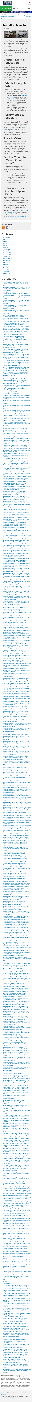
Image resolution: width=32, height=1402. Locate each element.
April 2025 (5, 268)
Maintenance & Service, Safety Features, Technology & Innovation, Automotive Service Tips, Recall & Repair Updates (17, 804)
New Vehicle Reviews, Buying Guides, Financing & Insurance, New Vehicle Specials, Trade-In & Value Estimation (16, 1150)
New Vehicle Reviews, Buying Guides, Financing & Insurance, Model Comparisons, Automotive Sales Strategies (16, 1120)
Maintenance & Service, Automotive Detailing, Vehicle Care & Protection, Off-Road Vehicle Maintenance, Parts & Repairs (15, 493)
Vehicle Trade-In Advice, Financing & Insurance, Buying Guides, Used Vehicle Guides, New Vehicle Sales (16, 1366)
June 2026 (5, 241)
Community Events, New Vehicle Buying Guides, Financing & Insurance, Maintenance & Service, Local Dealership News (15, 373)
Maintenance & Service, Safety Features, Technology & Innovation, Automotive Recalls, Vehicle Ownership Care (17, 799)
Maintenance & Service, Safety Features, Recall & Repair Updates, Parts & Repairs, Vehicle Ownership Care (16, 743)
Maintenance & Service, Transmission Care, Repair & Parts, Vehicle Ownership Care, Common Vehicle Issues (17, 937)
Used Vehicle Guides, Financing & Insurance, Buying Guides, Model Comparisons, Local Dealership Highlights (16, 1290)
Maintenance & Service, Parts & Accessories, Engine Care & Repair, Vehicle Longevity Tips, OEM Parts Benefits (17, 665)
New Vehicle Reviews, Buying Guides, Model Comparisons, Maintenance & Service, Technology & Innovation (16, 1178)
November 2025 (7, 254)
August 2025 (6, 260)
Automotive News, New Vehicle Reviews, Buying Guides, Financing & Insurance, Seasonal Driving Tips (15, 284)
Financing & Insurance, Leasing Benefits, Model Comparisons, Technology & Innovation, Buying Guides (15, 433)
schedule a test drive (10, 212)
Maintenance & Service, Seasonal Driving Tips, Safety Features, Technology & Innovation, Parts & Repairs (16, 848)
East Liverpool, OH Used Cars (11, 393)
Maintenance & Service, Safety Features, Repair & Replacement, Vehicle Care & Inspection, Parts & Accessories (16, 772)
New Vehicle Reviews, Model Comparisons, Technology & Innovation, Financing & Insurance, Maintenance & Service (15, 1228)
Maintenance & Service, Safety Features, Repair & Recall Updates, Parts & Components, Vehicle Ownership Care (16, 767)
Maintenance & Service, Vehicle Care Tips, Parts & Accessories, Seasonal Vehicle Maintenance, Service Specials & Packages (17, 947)
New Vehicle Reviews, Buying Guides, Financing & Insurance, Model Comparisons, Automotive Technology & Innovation (16, 1125)
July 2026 (5, 239)
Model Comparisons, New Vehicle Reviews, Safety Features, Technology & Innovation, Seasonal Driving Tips (16, 1092)
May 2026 (5, 243)
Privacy (21, 1392)
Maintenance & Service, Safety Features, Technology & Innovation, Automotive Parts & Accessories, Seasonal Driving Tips (17, 790)
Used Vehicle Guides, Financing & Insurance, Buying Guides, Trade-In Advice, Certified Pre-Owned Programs (16, 1305)
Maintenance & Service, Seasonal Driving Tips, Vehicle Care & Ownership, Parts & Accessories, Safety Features (15, 858)
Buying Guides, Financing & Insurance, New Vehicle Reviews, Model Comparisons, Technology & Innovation (16, 297)
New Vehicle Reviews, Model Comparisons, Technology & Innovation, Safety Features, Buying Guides (16, 1233)
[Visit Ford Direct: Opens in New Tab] (15, 1397)
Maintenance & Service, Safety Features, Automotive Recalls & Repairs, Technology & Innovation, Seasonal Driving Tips (17, 729)
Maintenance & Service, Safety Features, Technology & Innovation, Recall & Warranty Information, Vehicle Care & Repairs (17, 817)
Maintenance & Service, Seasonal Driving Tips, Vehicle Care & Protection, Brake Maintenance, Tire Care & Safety (16, 868)
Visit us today (24, 210)
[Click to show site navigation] (29, 8)
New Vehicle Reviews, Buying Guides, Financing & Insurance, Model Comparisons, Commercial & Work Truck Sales (16, 1130)
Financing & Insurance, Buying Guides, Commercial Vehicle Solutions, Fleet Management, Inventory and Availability (16, 397)
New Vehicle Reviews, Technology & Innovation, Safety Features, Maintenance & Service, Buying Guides (15, 1256)
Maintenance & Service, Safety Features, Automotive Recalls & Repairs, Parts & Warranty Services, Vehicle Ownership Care (17, 725)
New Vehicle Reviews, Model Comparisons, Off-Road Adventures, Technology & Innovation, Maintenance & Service (16, 1220)
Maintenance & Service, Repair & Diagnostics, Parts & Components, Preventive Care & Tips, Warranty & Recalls (16, 698)
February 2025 (6, 271)
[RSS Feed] (3, 227)
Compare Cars (12, 216)
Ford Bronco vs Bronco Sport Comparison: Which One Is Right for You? (7, 16)
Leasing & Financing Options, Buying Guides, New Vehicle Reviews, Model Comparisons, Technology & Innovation (16, 442)
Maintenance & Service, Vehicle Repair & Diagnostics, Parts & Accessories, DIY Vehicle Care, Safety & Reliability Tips (16, 1023)
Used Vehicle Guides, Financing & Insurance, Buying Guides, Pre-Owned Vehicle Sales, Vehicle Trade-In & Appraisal (16, 1300)
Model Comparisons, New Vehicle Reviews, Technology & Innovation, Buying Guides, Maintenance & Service (14, 1097)
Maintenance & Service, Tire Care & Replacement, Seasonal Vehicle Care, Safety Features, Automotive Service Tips (16, 913)
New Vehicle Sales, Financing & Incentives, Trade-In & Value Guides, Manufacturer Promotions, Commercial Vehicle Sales (16, 1266)
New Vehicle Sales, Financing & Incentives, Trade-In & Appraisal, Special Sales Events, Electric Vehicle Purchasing (16, 1261)
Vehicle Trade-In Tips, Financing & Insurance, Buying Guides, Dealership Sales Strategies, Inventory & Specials (17, 1370)
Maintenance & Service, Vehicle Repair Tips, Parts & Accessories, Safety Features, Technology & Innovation (16, 1054)
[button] (6, 8)
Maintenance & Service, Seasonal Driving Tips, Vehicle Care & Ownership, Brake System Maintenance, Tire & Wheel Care (15, 853)
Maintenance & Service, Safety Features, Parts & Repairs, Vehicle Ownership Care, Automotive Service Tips (16, 738)
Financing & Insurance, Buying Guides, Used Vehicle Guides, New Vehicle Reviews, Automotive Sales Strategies (16, 415)
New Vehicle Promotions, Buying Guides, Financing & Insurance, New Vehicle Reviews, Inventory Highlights (16, 1112)
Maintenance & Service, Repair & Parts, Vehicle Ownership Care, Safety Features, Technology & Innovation (15, 708)
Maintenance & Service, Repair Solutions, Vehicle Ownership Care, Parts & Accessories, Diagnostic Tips (16, 716)
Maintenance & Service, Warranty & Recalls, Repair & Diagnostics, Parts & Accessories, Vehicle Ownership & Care (16, 1068)
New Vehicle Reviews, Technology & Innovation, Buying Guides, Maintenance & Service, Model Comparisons (15, 1248)
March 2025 (6, 270)
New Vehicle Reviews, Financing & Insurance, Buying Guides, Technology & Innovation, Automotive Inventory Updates (17, 1198)
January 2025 (6, 273)
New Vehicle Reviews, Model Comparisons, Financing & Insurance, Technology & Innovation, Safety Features (15, 1215)
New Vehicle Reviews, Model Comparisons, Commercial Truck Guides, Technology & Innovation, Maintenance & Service (16, 1210)
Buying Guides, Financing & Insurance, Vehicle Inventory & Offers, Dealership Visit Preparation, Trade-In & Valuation (15, 307)
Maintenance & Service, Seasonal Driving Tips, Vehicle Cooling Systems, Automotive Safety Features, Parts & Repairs (15, 878)
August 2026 (6, 238)
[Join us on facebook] (7, 227)
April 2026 (5, 245)
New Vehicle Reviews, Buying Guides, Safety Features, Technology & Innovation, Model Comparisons (14, 1183)
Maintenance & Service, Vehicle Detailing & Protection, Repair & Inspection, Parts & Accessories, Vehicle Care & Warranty (14, 968)
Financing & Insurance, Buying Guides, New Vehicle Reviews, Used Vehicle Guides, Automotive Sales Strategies (16, 407)
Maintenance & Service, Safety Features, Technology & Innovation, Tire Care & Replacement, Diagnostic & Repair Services (17, 830)
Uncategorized (6, 1283)
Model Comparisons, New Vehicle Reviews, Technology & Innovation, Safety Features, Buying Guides (16, 1102)
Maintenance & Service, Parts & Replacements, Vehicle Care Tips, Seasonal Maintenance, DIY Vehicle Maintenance (15, 675)
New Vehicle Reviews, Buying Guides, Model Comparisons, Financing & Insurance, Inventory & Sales (16, 1173)
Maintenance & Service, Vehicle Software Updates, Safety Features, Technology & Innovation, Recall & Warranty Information (16, 1063)
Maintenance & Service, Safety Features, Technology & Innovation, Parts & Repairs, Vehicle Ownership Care (17, 812)
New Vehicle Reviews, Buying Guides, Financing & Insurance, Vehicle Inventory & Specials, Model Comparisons (16, 1162)
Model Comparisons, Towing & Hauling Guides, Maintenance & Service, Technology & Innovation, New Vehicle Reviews (16, 1107)
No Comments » (21, 216)
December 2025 (7, 253)
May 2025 (5, 266)
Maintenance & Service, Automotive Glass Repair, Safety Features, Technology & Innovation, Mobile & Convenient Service (16, 514)
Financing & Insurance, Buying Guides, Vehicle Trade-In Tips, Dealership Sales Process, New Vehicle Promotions (15, 428)
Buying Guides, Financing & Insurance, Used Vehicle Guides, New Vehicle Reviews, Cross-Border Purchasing (16, 302)
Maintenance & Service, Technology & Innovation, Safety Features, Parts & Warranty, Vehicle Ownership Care (16, 893)
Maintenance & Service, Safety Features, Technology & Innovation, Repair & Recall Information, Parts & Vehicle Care (17, 822)
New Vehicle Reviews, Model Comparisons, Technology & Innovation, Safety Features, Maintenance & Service (14, 1238)
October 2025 (6, 256)
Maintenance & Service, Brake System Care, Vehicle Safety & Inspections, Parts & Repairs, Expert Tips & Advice (17, 612)
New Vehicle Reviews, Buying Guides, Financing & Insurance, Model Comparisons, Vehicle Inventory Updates (16, 1145)
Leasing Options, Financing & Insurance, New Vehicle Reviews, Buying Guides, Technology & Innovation (15, 455)
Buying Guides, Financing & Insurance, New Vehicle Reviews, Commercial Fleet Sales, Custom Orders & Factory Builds (16, 288)
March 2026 (6, 247)
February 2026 (6, 249)
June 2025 (5, 264)
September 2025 (7, 258)
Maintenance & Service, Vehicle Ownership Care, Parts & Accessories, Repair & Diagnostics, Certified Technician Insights (16, 1013)
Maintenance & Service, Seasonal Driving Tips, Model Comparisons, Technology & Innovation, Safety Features (15, 844)
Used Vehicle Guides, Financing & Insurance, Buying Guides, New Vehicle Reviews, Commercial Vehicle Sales (16, 1295)
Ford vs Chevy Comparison (15, 25)
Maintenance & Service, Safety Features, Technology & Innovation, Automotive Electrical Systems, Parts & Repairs (17, 782)
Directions (15, 8)
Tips (4, 1279)
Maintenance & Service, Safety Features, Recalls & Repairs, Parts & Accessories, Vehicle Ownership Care (16, 762)
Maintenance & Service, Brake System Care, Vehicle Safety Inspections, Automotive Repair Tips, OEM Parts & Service (16, 617)
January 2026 (6, 251)
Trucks (5, 1281)
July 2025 (5, 262)
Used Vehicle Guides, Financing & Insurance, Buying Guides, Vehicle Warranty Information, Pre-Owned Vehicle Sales (16, 1310)
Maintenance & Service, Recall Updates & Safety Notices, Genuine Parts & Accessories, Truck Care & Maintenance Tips (16, 683)
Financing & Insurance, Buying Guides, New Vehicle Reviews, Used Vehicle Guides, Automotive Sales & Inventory (16, 402)
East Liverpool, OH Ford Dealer (11, 391)
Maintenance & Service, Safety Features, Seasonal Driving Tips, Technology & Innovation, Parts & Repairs (16, 777)
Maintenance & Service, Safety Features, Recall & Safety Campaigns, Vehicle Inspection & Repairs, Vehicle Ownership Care (16, 748)
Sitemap (17, 1392)
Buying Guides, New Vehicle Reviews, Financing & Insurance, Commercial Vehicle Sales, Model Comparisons (16, 312)
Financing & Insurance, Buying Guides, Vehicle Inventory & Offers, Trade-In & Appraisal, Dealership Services (16, 423)
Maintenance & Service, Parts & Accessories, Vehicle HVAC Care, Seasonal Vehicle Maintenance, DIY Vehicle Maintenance (16, 670)
